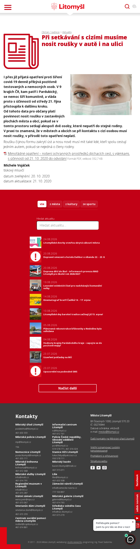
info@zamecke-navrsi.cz (64, 488)
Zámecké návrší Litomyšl (67, 483)
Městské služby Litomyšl (30, 474)
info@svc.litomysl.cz (62, 511)
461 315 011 (58, 469)
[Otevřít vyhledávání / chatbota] (127, 6)
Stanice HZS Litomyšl (65, 452)
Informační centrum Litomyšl (64, 426)
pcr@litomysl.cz (60, 445)
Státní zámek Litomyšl (29, 496)
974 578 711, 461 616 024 (65, 448)
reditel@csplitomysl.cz (26, 524)
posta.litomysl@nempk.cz (28, 455)
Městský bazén (61, 461)
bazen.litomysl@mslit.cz (64, 466)
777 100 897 (58, 491)
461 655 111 (21, 458)
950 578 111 (58, 458)
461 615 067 (21, 502)
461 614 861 (21, 527)
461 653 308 (58, 480)
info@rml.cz (21, 489)
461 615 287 (21, 492)
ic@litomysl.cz (59, 430)
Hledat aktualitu (45, 218)
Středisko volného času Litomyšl (66, 507)
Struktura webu (98, 461)
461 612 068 (21, 470)
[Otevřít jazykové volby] (134, 6)
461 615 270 (58, 514)
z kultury (71, 204)
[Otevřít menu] (7, 7)
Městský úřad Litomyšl (29, 424)
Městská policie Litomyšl (30, 437)
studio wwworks (74, 542)
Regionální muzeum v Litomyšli (28, 485)
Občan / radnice (51, 32)
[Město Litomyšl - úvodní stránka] (67, 6)
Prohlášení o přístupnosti (104, 455)
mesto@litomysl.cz (109, 431)
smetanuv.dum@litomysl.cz (29, 510)
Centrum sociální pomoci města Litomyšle (30, 519)
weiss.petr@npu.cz (25, 499)
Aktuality (67, 32)
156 (17, 446)
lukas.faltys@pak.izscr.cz (64, 455)
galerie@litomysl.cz (62, 499)
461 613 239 (21, 514)
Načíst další (67, 388)
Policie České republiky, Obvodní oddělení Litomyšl (66, 439)
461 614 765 (58, 502)
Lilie (54, 474)
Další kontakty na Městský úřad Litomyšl (112, 438)
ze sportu (89, 204)
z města (55, 204)
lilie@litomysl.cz (60, 477)
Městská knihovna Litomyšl (26, 463)
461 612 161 (58, 433)
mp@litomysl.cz (23, 442)
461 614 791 (21, 480)
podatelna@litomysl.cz (26, 428)
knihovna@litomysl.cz (26, 467)
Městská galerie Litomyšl (67, 496)
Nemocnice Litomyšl (27, 452)
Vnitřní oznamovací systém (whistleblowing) (105, 449)
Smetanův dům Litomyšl (30, 505)
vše (42, 204)
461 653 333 (21, 432)
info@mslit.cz (22, 477)
